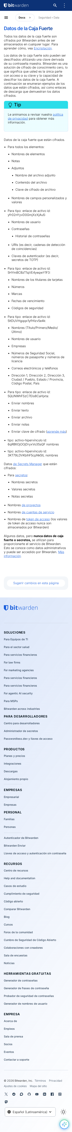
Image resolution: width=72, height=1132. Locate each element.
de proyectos (31, 505)
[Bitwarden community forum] (22, 1094)
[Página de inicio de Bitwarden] (16, 5)
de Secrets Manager (27, 464)
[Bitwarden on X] (7, 1094)
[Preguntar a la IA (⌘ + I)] (64, 1124)
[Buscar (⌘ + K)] (55, 5)
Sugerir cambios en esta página (36, 583)
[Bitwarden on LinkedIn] (45, 1094)
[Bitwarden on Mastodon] (7, 1102)
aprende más (56, 431)
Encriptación (43, 48)
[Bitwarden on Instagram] (61, 1094)
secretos (21, 475)
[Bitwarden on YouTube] (38, 1094)
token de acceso (38, 519)
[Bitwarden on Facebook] (53, 1094)
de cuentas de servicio (38, 512)
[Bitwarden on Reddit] (15, 1094)
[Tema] (63, 1112)
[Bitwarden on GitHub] (30, 1094)
